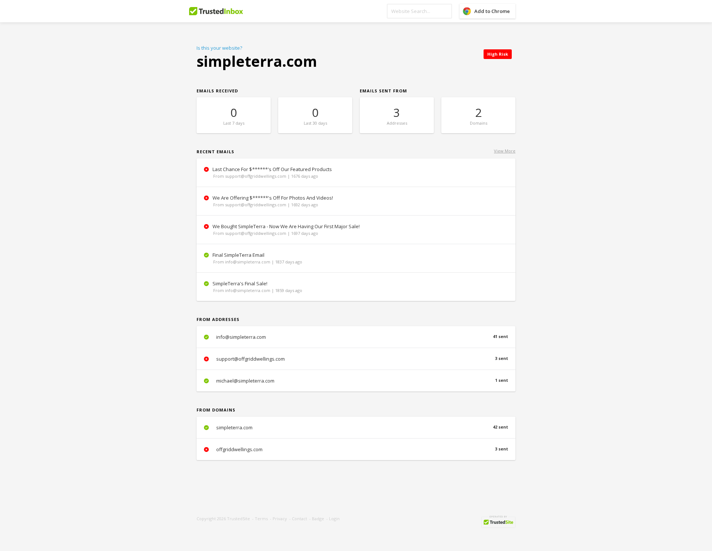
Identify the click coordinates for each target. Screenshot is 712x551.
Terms (261, 518)
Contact (299, 518)
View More (504, 151)
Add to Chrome (492, 11)
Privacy (280, 518)
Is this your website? (219, 48)
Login (334, 518)
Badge (318, 518)
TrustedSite (238, 518)
